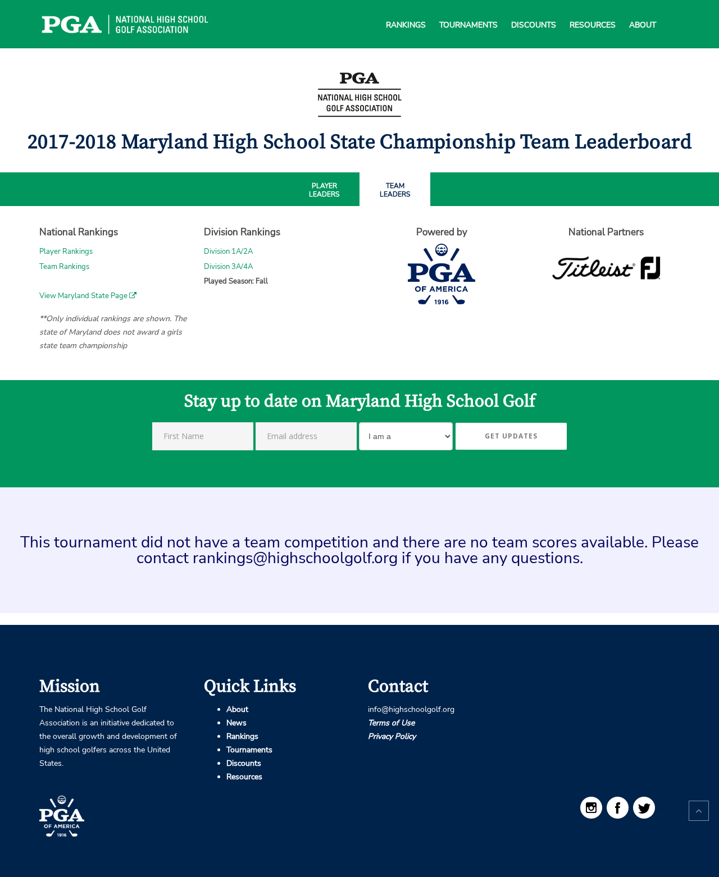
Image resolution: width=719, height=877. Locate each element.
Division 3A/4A (228, 267)
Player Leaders (324, 190)
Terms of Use (391, 723)
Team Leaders (395, 190)
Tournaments (468, 11)
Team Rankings (64, 267)
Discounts (534, 11)
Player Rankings (66, 251)
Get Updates (511, 436)
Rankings (405, 11)
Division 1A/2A (228, 251)
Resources (592, 11)
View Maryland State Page (84, 296)
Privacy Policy (392, 736)
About (643, 11)
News (236, 723)
